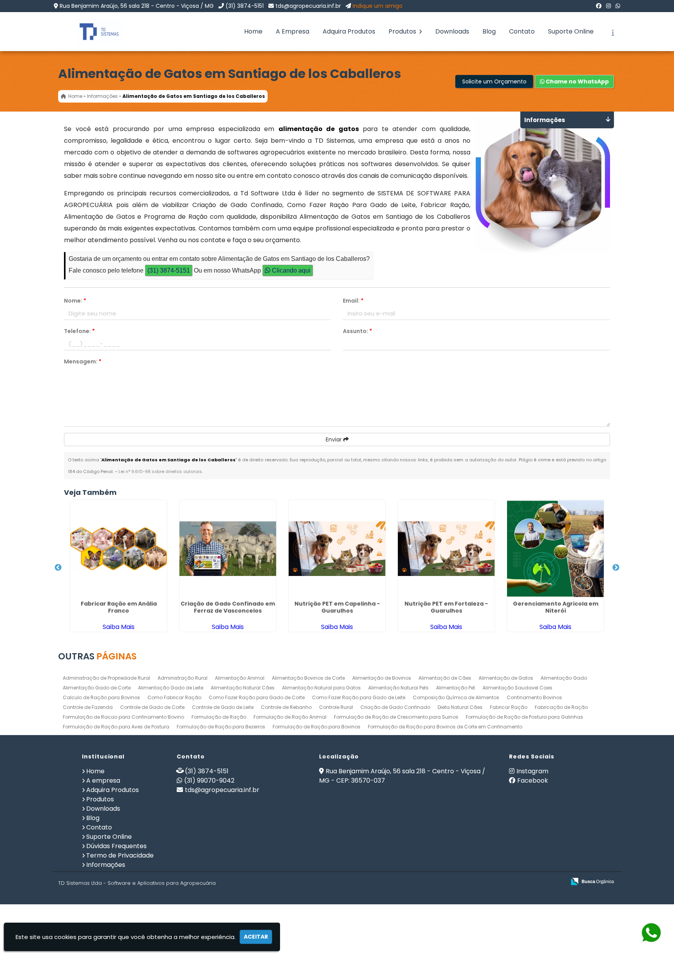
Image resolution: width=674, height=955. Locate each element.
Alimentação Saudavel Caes (517, 687)
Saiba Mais (119, 626)
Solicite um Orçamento (494, 81)
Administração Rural (183, 678)
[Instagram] (608, 6)
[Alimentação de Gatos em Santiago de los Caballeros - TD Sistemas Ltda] (93, 31)
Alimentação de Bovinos (381, 678)
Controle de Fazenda (88, 707)
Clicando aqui (290, 270)
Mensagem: (82, 361)
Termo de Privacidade (120, 855)
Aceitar (256, 937)
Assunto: (357, 331)
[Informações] (612, 31)
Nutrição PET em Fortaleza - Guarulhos (446, 607)
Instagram (532, 771)
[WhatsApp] (617, 6)
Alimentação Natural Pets (398, 687)
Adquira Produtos (349, 31)
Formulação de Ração (219, 717)
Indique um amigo (378, 6)
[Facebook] (598, 6)
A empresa (103, 780)
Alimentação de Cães (445, 678)
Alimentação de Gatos (506, 678)
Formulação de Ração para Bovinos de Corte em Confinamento (445, 726)
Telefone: (79, 331)
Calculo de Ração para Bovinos (101, 697)
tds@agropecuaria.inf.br (308, 6)
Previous (58, 568)
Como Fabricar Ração (174, 697)
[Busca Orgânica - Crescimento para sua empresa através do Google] (592, 880)
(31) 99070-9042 (209, 780)
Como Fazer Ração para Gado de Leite (358, 697)
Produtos (403, 31)
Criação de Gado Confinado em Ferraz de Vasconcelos (228, 607)
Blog (489, 31)
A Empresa (292, 31)
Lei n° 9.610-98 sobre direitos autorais (160, 471)
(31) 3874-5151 (244, 6)
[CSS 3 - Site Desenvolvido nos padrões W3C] (529, 882)
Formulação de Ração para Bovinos (316, 726)
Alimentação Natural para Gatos (321, 687)
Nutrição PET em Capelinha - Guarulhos (337, 607)
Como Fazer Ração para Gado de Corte (257, 697)
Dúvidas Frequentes (116, 846)
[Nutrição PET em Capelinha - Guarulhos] (337, 548)
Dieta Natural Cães (460, 707)
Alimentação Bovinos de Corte (308, 678)
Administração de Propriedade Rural (106, 678)
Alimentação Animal (239, 678)
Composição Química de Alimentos (456, 697)
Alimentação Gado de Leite (170, 687)
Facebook (532, 780)
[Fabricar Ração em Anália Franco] (118, 548)
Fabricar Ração (508, 707)
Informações (105, 864)
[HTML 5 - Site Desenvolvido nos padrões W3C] (502, 882)
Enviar (334, 439)
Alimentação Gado (564, 678)
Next (616, 568)
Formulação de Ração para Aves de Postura (116, 726)
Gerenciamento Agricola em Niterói (555, 607)
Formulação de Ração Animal (290, 717)
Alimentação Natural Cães (243, 687)
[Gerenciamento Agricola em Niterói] (555, 548)
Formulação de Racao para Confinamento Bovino (123, 717)
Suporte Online (571, 31)
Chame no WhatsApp (577, 81)
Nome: (75, 301)
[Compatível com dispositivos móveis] (556, 882)
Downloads (452, 31)
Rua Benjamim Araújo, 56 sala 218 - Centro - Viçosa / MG (137, 6)
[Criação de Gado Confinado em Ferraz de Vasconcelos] (227, 548)
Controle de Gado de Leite (223, 707)
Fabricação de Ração (561, 707)
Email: (353, 301)
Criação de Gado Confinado (395, 707)
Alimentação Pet (455, 687)
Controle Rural (336, 707)
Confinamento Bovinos (534, 697)
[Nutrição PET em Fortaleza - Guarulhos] (446, 548)
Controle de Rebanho (286, 707)
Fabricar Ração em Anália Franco (119, 607)
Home (253, 31)
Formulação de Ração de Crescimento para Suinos (396, 717)
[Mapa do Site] (482, 882)
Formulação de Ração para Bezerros (221, 726)
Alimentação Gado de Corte (97, 687)
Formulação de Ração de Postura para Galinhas (524, 717)
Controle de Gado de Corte (152, 707)
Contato (522, 31)
